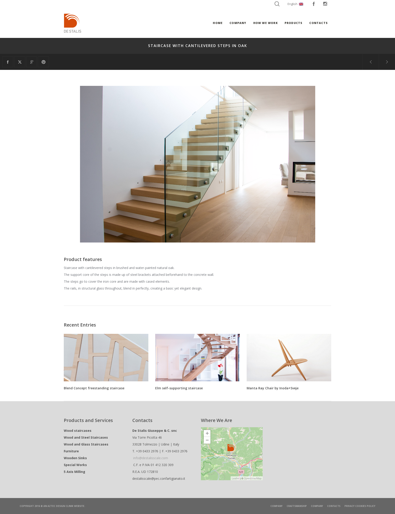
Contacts (333, 506)
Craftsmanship (297, 506)
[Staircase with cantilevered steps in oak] (7, 61)
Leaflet (235, 478)
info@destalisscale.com (150, 458)
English (292, 4)
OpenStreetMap (253, 478)
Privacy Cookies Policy (359, 506)
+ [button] (207, 433)
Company (276, 506)
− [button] (207, 440)
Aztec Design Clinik (60, 506)
